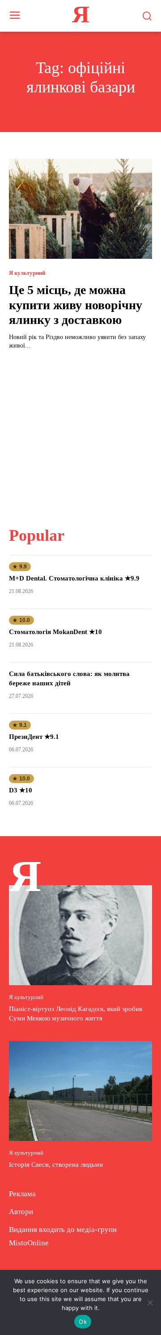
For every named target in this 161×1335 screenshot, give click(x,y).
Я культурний (27, 273)
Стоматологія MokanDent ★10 (55, 631)
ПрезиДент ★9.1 (34, 736)
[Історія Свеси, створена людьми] (80, 1091)
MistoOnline (29, 1243)
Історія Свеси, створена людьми (56, 1164)
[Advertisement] (80, 433)
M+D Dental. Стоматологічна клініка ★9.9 (74, 578)
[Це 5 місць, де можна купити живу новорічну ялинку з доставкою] (80, 209)
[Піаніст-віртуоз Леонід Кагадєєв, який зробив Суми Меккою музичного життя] (80, 935)
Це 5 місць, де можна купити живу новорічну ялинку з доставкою (75, 305)
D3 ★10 (20, 790)
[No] (149, 1302)
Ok (83, 1321)
